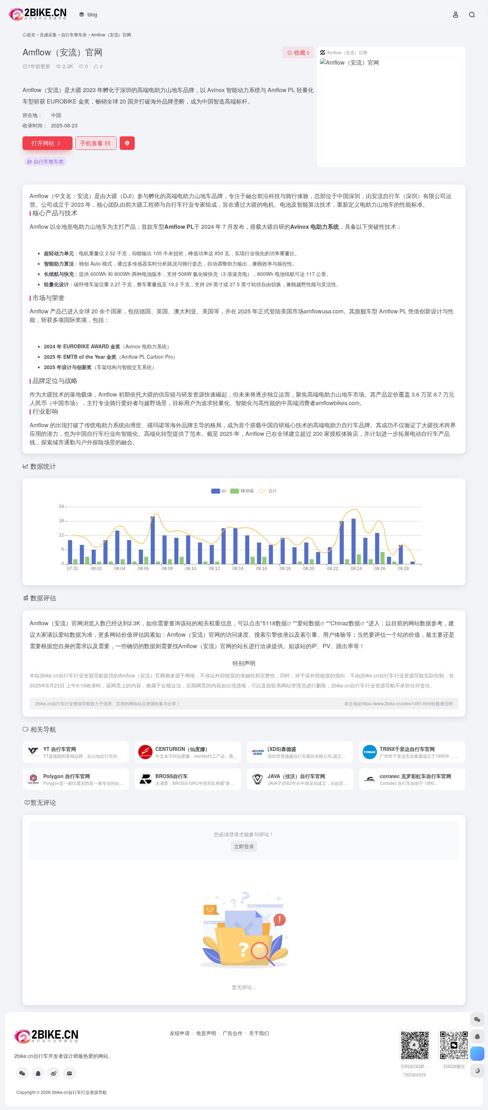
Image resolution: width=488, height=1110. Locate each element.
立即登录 (244, 846)
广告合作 (233, 1032)
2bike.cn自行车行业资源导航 (79, 1092)
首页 (31, 34)
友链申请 (180, 1032)
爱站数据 (308, 623)
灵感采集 (48, 34)
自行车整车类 (74, 34)
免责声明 (206, 1032)
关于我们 (259, 1032)
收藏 (301, 52)
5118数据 (275, 623)
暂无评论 (43, 802)
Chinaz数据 (345, 623)
